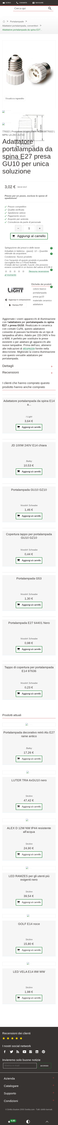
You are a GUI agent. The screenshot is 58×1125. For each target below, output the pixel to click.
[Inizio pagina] (48, 1121)
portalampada (40, 293)
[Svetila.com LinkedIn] (38, 1052)
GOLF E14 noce (29, 924)
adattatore (38, 304)
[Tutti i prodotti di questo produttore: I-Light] (16, 290)
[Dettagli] (51, 366)
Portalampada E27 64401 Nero (29, 622)
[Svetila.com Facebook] (5, 1052)
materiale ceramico (42, 300)
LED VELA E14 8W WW (29, 971)
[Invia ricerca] (50, 8)
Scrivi (8, 3)
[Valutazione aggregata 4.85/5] (12, 1038)
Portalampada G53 (29, 578)
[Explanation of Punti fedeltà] (51, 270)
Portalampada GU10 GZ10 (29, 489)
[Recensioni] (51, 373)
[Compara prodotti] (28, 1121)
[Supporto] (53, 1092)
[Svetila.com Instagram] (31, 1052)
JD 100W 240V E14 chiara (29, 445)
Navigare (39, 3)
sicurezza (29, 348)
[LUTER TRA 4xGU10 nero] (29, 772)
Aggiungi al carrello (31, 427)
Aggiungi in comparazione (17, 300)
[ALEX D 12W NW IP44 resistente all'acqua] (29, 820)
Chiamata (23, 3)
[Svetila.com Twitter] (12, 1052)
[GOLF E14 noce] (29, 916)
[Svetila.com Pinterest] (44, 1052)
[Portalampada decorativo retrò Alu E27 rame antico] (29, 724)
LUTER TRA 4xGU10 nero (29, 780)
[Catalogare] (53, 1085)
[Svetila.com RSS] (18, 1052)
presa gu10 (38, 296)
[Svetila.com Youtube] (25, 1052)
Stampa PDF (17, 305)
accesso (44, 1065)
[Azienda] (53, 1077)
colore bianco (39, 289)
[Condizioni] (53, 1100)
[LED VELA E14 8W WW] (29, 964)
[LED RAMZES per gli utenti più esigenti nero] (29, 868)
